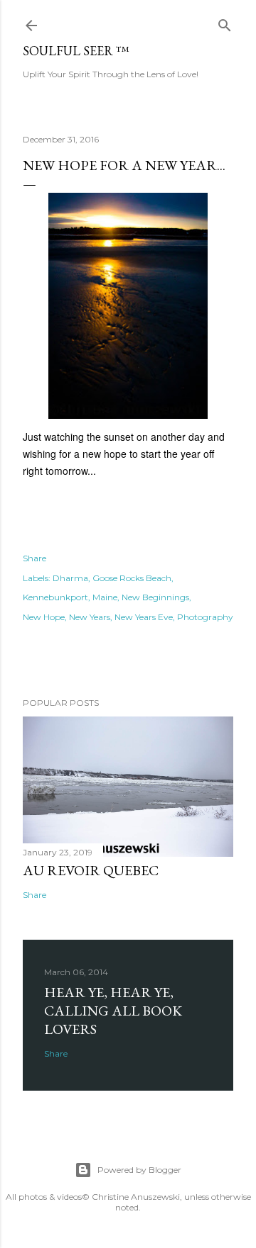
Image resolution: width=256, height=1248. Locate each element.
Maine (104, 597)
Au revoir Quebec (91, 870)
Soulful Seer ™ (76, 51)
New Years (89, 617)
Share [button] (34, 558)
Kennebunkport (55, 597)
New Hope (44, 617)
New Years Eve (143, 617)
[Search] (224, 22)
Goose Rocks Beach (131, 578)
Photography (205, 617)
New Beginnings (155, 597)
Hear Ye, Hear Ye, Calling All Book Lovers (113, 1010)
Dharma (70, 578)
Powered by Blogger (139, 1169)
